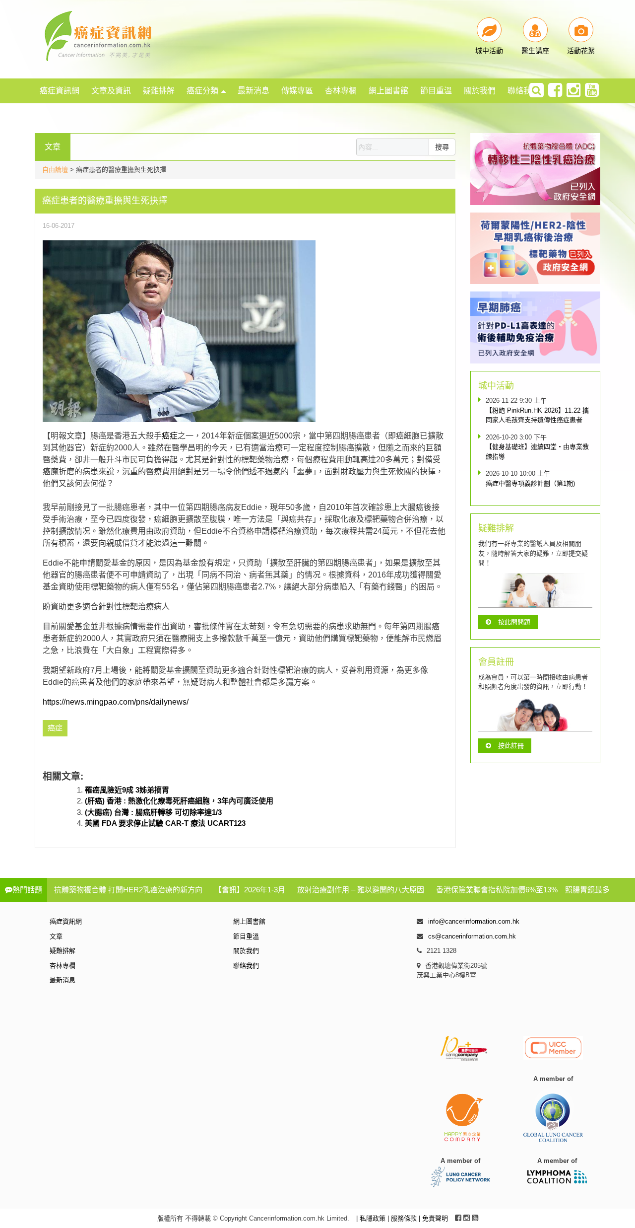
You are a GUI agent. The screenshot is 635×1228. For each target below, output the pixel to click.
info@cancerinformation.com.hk (473, 921)
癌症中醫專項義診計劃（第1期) (530, 483)
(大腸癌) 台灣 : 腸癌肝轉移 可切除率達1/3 (153, 812)
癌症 (170, 436)
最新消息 (253, 90)
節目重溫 (436, 90)
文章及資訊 (111, 90)
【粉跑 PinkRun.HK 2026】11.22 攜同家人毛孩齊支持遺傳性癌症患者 (537, 415)
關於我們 (480, 90)
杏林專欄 (341, 90)
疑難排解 (159, 90)
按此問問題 (514, 622)
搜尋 (442, 147)
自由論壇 (55, 169)
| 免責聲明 (433, 1218)
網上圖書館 (388, 90)
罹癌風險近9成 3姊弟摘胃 (127, 790)
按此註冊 (511, 745)
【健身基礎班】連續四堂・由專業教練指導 (537, 451)
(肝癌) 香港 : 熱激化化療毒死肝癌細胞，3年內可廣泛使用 (179, 800)
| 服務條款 (403, 1218)
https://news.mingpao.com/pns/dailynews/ (116, 702)
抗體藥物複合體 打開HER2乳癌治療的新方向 (128, 889)
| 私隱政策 (371, 1218)
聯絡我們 (523, 90)
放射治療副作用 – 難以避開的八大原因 (360, 889)
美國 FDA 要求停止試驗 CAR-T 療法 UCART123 (165, 823)
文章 (56, 936)
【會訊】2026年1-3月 (249, 889)
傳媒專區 (297, 90)
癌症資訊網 (59, 90)
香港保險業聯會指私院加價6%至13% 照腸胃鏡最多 (523, 889)
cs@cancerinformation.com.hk (472, 936)
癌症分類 (202, 90)
